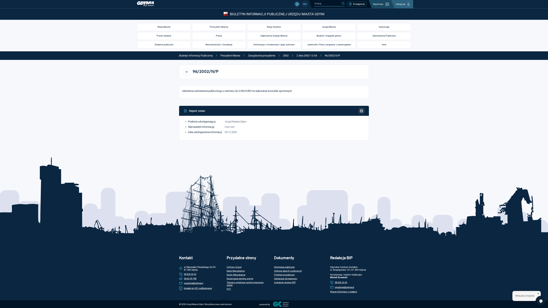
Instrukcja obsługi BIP (285, 282)
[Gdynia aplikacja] (305, 4)
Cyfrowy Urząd (234, 267)
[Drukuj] (361, 111)
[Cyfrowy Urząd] (297, 4)
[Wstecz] (187, 71)
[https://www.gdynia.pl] (145, 4)
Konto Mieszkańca (236, 274)
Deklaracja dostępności (285, 278)
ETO (229, 289)
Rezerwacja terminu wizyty (240, 278)
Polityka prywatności (284, 274)
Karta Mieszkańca (236, 271)
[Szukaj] (343, 3)
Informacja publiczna (284, 267)
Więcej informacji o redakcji (343, 291)
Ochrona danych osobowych (288, 271)
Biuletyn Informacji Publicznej (196, 55)
